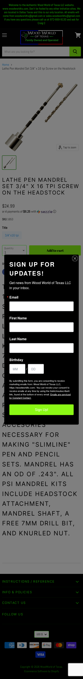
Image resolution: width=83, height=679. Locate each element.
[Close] (74, 258)
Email (13, 297)
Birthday (16, 359)
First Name (18, 318)
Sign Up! (41, 409)
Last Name (18, 338)
